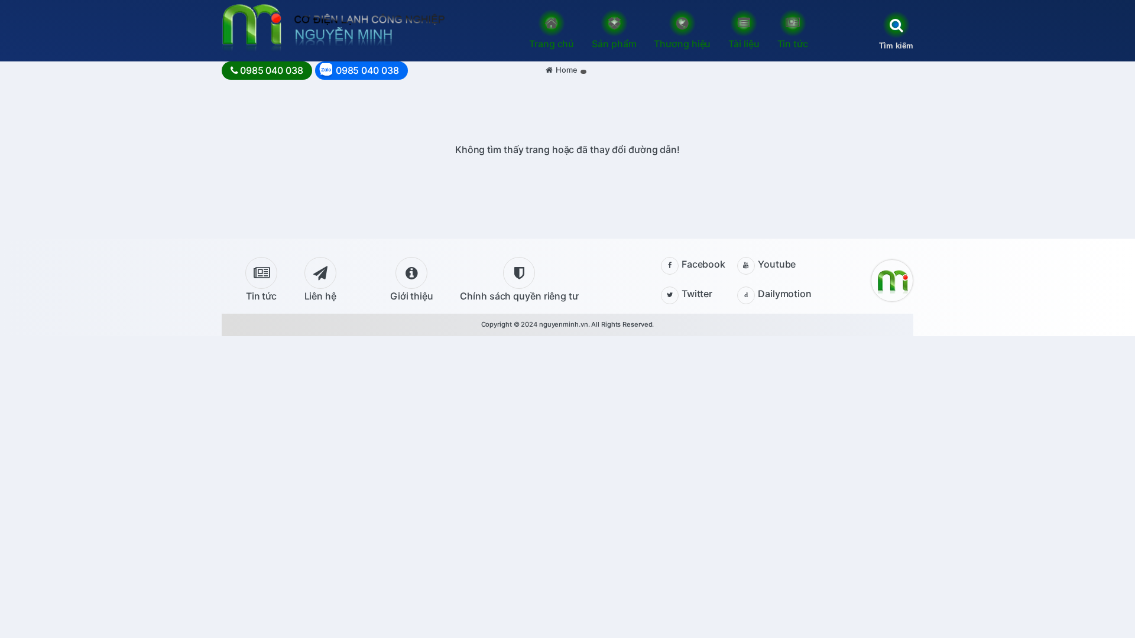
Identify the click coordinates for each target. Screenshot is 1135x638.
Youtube (777, 264)
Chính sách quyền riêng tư (519, 296)
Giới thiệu (411, 296)
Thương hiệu (682, 44)
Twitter (697, 294)
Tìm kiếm (896, 45)
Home (567, 70)
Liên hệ (320, 296)
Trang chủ (551, 44)
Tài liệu (743, 44)
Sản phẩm (614, 44)
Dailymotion (785, 294)
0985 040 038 (271, 70)
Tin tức (792, 44)
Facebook (703, 264)
